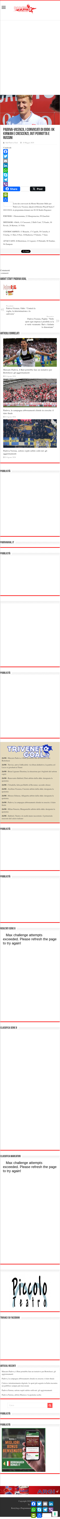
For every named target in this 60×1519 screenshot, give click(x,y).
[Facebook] (30, 151)
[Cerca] (49, 1405)
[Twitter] (30, 156)
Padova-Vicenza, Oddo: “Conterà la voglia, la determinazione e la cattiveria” (20, 310)
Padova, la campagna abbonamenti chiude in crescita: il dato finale (28, 1378)
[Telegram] (30, 179)
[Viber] (30, 184)
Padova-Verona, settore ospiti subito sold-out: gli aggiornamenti (27, 1390)
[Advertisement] (30, 57)
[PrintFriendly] (30, 195)
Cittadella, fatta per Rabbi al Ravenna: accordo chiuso (29, 785)
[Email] (30, 161)
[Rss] (29, 1504)
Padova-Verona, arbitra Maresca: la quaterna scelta (21, 1394)
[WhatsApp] (30, 170)
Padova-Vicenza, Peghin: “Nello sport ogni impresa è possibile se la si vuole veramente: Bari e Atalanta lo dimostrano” (39, 321)
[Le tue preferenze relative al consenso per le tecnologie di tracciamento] (55, 1514)
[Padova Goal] (30, 8)
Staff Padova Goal (12, 142)
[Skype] (30, 175)
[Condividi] (30, 199)
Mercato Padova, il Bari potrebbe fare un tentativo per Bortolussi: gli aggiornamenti (27, 371)
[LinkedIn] (30, 165)
